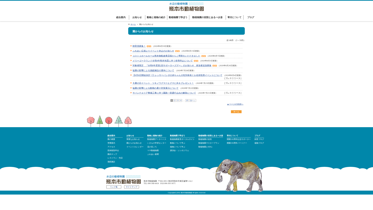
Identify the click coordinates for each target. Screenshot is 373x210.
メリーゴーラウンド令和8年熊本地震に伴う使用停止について (163, 60)
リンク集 (114, 187)
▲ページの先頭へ (235, 104)
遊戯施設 (111, 162)
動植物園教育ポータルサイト (182, 139)
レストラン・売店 (115, 158)
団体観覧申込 (113, 150)
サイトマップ (131, 187)
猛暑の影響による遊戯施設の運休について (153, 70)
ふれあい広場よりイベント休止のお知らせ (153, 51)
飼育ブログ (259, 139)
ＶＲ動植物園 (153, 150)
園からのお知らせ (134, 143)
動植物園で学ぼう (178, 17)
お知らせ (137, 17)
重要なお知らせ (133, 139)
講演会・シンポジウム (179, 150)
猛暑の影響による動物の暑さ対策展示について (155, 88)
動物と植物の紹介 (156, 17)
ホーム (133, 24)
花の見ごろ (152, 147)
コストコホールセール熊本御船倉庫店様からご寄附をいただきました (166, 56)
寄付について (235, 17)
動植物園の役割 (205, 139)
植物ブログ (259, 143)
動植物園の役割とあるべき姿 (207, 17)
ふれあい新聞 (153, 154)
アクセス (111, 147)
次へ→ (193, 100)
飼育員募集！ (139, 46)
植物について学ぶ (177, 147)
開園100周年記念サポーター (239, 139)
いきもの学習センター (156, 143)
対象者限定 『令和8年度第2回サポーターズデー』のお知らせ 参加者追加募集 (172, 65)
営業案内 (111, 143)
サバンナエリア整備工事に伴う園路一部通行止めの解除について (164, 93)
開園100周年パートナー (237, 143)
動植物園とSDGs (205, 147)
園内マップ (112, 154)
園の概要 (111, 139)
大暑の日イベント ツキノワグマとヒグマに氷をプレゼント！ (163, 83)
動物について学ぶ (177, 143)
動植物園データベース (156, 139)
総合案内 (121, 17)
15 (187, 100)
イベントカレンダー (135, 147)
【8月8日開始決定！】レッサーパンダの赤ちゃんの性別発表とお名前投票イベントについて (177, 75)
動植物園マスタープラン (208, 143)
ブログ (250, 17)
